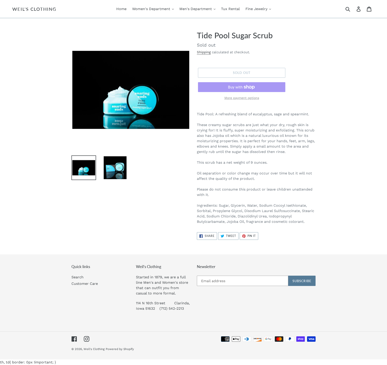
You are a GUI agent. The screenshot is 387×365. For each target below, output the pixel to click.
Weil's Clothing (34, 9)
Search (77, 277)
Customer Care (84, 283)
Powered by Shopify (120, 349)
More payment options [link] (241, 98)
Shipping (204, 52)
